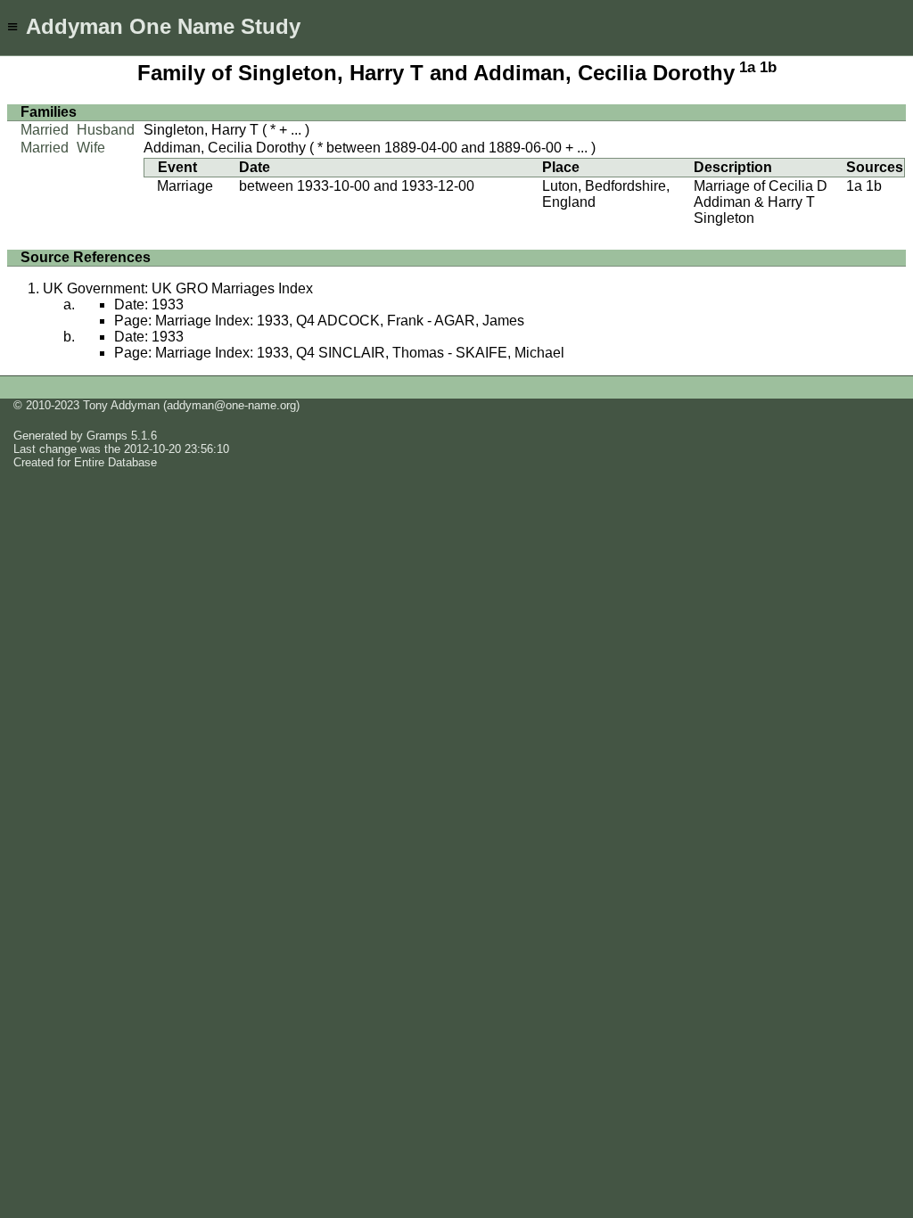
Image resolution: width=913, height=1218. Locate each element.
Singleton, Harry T (201, 129)
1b (768, 67)
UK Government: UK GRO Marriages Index (178, 288)
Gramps (106, 435)
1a (747, 67)
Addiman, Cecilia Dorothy (225, 147)
